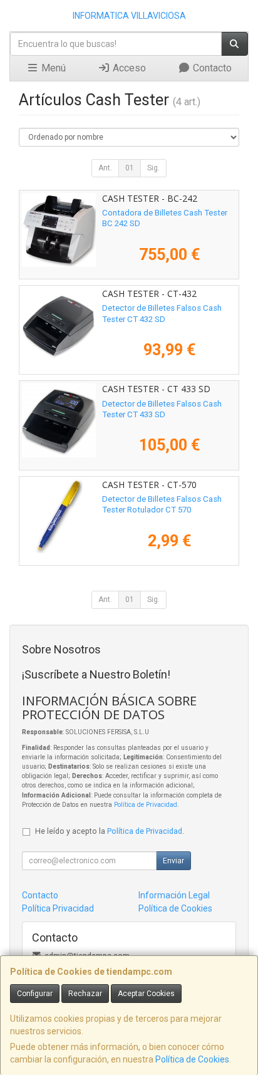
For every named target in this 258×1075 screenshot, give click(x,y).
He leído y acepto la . (109, 831)
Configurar (35, 993)
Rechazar (85, 993)
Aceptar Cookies (146, 993)
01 (129, 168)
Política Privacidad (58, 908)
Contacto (211, 68)
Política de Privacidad (145, 804)
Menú (52, 68)
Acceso (128, 68)
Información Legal (174, 895)
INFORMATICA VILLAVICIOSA (129, 16)
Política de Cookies (192, 1059)
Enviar (173, 860)
